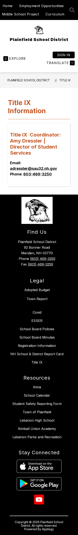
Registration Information (37, 346)
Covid (37, 312)
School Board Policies (37, 329)
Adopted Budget (37, 290)
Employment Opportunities (41, 6)
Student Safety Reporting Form (37, 404)
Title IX (65, 80)
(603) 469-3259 (40, 264)
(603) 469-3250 (42, 259)
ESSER (36, 321)
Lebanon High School (37, 420)
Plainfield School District (28, 80)
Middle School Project (20, 14)
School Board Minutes (37, 337)
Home (8, 6)
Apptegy (48, 529)
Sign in (63, 55)
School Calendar (37, 395)
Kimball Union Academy (37, 429)
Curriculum (55, 14)
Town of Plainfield (37, 412)
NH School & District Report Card (36, 354)
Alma (37, 387)
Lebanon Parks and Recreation (37, 437)
